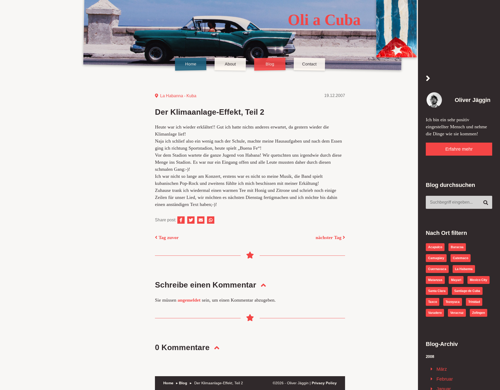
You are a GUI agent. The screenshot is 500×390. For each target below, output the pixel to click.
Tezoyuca (453, 301)
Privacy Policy (324, 383)
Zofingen (478, 312)
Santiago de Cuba (467, 290)
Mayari (456, 280)
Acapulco (435, 247)
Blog (269, 64)
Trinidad (474, 301)
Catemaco (460, 258)
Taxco (432, 301)
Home (190, 64)
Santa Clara (437, 290)
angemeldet (189, 300)
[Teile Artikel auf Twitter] (191, 220)
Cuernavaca (437, 269)
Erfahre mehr (459, 149)
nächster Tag (329, 237)
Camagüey (436, 258)
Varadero (435, 312)
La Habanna (171, 96)
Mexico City (478, 280)
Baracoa (457, 247)
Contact (309, 64)
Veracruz (457, 312)
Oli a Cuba (324, 19)
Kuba (191, 96)
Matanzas (435, 280)
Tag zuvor (168, 237)
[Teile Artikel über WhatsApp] (210, 220)
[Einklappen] (428, 78)
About (230, 64)
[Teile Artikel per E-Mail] (200, 220)
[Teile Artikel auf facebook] (181, 220)
